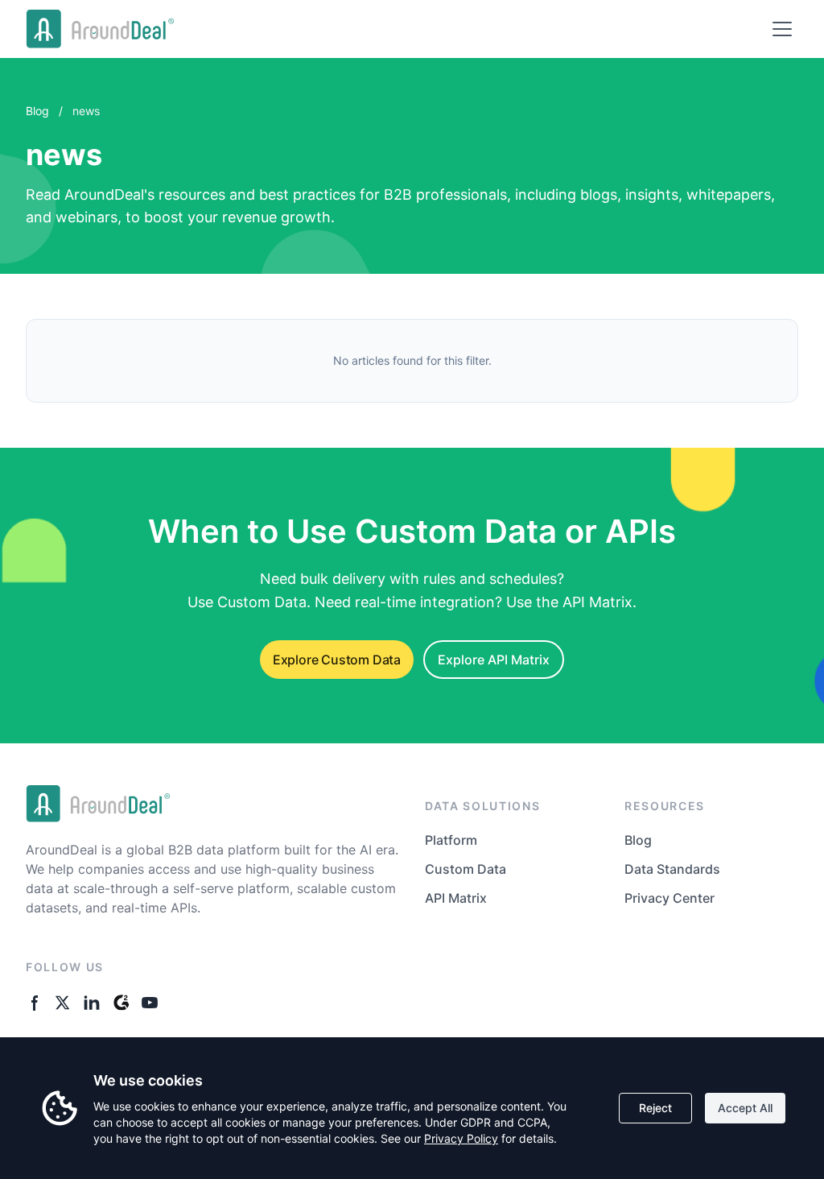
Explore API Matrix (494, 660)
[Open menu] (782, 29)
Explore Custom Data (337, 660)
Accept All (745, 1108)
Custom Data (465, 869)
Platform (451, 840)
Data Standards (672, 869)
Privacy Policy (461, 1138)
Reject (655, 1108)
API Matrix (456, 898)
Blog (37, 111)
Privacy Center (669, 898)
